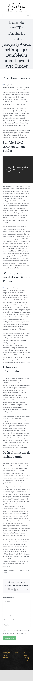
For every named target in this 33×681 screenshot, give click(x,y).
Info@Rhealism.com (19, 653)
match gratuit (23, 570)
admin (5, 570)
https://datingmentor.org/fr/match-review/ (16, 130)
